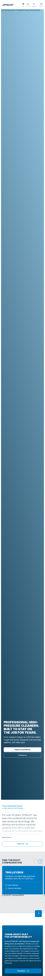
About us (20, 844)
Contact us (22, 755)
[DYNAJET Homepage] (8, 5)
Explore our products (22, 749)
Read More (21, 971)
